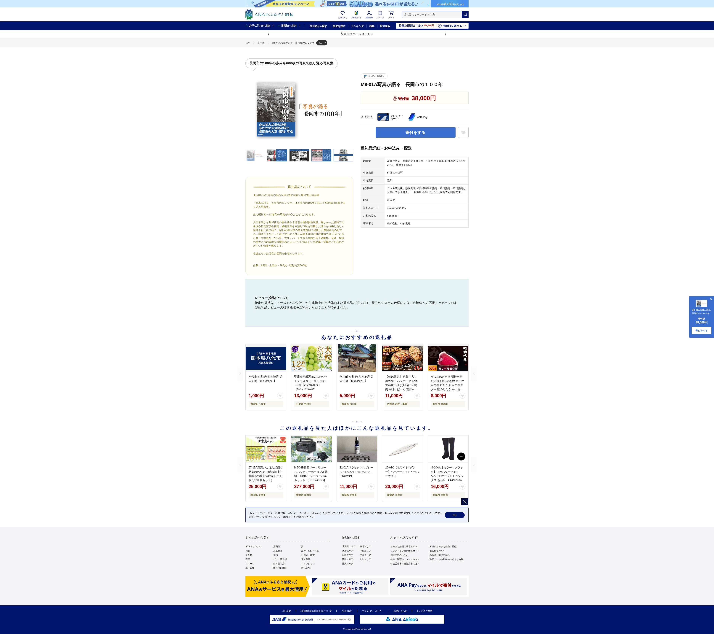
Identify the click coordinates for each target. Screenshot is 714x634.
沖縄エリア (347, 563)
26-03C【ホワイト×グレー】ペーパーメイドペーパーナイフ (402, 471)
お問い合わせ (400, 611)
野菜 (247, 559)
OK (455, 515)
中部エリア (365, 550)
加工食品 (277, 550)
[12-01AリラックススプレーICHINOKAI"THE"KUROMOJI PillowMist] (357, 449)
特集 (371, 26)
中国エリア (365, 555)
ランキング (357, 26)
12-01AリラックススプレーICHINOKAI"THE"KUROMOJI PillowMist (359, 471)
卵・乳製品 (278, 563)
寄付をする (416, 132)
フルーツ (249, 563)
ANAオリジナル (253, 546)
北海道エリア (349, 546)
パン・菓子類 (280, 559)
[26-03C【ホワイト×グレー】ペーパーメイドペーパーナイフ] (402, 449)
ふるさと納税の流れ (440, 555)
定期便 (276, 546)
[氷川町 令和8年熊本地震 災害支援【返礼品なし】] (357, 358)
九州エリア (365, 559)
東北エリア (365, 546)
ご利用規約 (346, 611)
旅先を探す (339, 26)
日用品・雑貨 (308, 555)
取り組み (385, 26)
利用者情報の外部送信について (316, 611)
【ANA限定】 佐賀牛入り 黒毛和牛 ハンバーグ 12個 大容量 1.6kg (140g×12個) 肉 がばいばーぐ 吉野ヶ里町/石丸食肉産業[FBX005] (401, 385)
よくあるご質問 (424, 611)
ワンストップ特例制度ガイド (404, 550)
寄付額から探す (318, 26)
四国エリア (347, 559)
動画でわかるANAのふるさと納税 (446, 559)
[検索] (465, 14)
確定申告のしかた (399, 555)
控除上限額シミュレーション (404, 559)
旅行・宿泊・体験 (310, 550)
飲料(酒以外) (279, 568)
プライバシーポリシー (373, 611)
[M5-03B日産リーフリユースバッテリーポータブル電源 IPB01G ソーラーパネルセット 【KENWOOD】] (311, 449)
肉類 (247, 550)
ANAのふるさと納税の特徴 (443, 546)
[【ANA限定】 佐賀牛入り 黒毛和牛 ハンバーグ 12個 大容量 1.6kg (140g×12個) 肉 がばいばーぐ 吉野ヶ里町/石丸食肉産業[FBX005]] (402, 358)
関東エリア (347, 550)
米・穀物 (249, 568)
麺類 (275, 555)
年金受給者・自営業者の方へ (404, 563)
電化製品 (305, 559)
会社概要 (286, 611)
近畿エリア (347, 555)
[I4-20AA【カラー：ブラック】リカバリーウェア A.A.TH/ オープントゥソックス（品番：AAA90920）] (448, 449)
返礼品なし (306, 568)
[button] (268, 34)
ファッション (308, 563)
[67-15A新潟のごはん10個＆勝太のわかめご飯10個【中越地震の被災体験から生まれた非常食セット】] (266, 449)
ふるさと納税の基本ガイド (403, 546)
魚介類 (248, 555)
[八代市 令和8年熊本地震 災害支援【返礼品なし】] (266, 358)
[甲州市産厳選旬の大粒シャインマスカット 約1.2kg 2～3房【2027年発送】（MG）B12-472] (311, 358)
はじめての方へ (437, 550)
